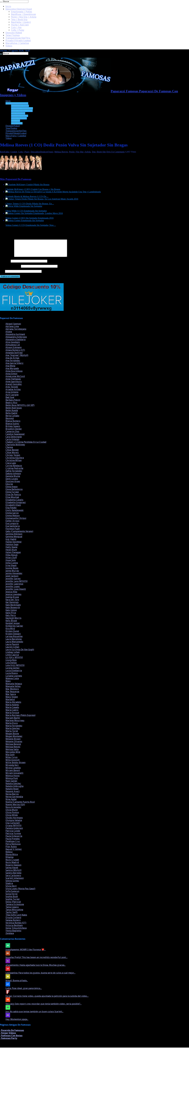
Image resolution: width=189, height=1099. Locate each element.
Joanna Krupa (12, 597)
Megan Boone (12, 733)
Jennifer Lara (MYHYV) (17, 581)
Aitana (9, 331)
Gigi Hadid (11, 539)
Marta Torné (12, 731)
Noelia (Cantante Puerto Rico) (20, 802)
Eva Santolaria (13, 526)
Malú (8, 681)
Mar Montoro (12, 689)
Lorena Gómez (13, 668)
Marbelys (10, 699)
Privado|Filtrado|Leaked (18, 40)
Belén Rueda (12, 410)
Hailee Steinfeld (13, 542)
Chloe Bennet (12, 450)
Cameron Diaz (12, 431)
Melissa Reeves (61, 152)
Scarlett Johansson (15, 878)
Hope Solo (11, 560)
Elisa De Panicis (13, 494)
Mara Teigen (12, 697)
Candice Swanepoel (15, 434)
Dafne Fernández (14, 471)
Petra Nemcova (13, 844)
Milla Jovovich (13, 760)
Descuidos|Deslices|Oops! (19, 9)
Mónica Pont (12, 778)
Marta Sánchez (13, 728)
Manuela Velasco (14, 683)
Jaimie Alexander (14, 573)
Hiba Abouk (11, 555)
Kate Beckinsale (13, 605)
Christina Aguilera (15, 457)
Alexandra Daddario (16, 339)
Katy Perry (11, 615)
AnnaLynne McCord (15, 376)
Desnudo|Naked (14, 32)
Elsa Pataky (11, 507)
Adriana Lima (12, 326)
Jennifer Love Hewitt (16, 589)
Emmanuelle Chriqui (16, 518)
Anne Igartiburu (14, 381)
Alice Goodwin (13, 342)
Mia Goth (10, 754)
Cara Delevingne (14, 436)
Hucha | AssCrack (20, 25)
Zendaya (10, 933)
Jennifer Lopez (13, 586)
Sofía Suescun (12, 891)
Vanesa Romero (13, 920)
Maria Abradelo (13, 702)
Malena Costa (12, 678)
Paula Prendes (13, 838)
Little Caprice (12, 654)
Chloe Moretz (12, 452)
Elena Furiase (12, 492)
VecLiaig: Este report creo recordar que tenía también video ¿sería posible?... (43, 1003)
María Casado (12, 707)
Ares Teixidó (12, 387)
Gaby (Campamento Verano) (19, 531)
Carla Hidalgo (12, 439)
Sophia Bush (12, 896)
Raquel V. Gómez (14, 849)
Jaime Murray (12, 570)
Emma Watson (13, 515)
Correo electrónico (10, 266)
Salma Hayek (12, 867)
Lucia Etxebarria (14, 670)
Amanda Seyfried (14, 352)
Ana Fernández (13, 360)
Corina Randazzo (14, 465)
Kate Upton (11, 610)
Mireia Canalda (13, 767)
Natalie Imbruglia (14, 786)
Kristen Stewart (13, 633)
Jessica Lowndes (13, 594)
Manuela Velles (13, 686)
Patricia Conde (13, 831)
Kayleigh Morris (13, 618)
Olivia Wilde (12, 815)
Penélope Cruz (13, 841)
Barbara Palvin (13, 400)
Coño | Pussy (17, 30)
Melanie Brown (13, 739)
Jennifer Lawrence (14, 584)
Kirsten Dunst (12, 631)
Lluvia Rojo (11, 660)
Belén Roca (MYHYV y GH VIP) (20, 405)
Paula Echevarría (14, 836)
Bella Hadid (11, 413)
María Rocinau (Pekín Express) (20, 715)
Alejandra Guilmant (15, 334)
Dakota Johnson (13, 473)
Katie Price (11, 612)
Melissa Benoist (13, 744)
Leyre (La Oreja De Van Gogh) (20, 649)
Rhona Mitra (12, 854)
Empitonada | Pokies (21, 11)
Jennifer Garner (13, 578)
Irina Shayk (11, 565)
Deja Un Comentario (115, 152)
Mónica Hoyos (13, 775)
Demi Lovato (12, 478)
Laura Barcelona (14, 639)
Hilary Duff (11, 557)
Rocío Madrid (12, 862)
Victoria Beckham (14, 925)
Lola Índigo (11, 662)
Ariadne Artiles (13, 389)
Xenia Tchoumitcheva (16, 928)
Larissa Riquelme (14, 636)
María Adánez (12, 704)
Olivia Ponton (12, 812)
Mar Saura (11, 694)
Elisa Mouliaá (12, 497)
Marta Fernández (14, 725)
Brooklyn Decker (14, 429)
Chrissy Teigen (13, 455)
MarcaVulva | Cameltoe (17, 43)
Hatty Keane (11, 547)
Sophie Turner (13, 899)
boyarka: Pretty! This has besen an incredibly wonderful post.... (37, 957)
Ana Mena (10, 365)
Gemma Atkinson (14, 534)
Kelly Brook (11, 620)
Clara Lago (11, 463)
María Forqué (12, 712)
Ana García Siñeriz (14, 363)
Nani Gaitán (11, 781)
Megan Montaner (14, 736)
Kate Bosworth (13, 607)
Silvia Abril (11, 886)
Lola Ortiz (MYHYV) (15, 665)
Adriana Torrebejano (16, 329)
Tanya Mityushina (14, 909)
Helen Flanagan (13, 552)
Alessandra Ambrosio (16, 337)
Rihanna (9, 857)
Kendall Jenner (13, 623)
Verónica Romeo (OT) (16, 922)
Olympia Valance (14, 820)
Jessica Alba (11, 591)
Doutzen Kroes (13, 481)
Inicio (8, 6)
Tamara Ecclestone (15, 904)
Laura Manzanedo (14, 641)
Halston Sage (12, 544)
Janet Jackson (12, 576)
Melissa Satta (12, 749)
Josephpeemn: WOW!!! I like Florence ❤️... (26, 949)
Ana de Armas (12, 358)
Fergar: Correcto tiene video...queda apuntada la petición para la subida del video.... (47, 996)
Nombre (5, 261)
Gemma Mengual (14, 536)
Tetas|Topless (13, 35)
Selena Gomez (12, 880)
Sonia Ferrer (12, 894)
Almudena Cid (13, 344)
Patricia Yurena (13, 833)
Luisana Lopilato (14, 675)
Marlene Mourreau (15, 720)
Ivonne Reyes (12, 568)
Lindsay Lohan (13, 652)
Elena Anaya (11, 486)
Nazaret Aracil (13, 791)
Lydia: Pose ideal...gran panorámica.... (24, 988)
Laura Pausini (12, 644)
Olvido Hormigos (14, 817)
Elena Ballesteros (14, 489)
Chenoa (9, 447)
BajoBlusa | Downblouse (23, 14)
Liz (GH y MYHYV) (14, 657)
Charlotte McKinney (15, 444)
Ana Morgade (12, 368)
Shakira (9, 883)
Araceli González (14, 384)
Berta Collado (12, 415)
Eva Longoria (12, 523)
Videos (9, 46)
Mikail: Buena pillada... (17, 980)
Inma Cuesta (12, 563)
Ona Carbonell (13, 823)
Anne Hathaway (13, 379)
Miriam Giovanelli (14, 773)
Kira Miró (10, 628)
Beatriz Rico (11, 402)
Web (2, 271)
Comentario (7, 256)
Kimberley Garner (14, 626)
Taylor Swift (12, 912)
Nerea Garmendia (14, 796)
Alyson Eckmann (14, 347)
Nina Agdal (11, 799)
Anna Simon (11, 373)
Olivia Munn (12, 809)
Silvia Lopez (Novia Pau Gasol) (20, 888)
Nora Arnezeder (13, 807)
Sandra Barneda (13, 873)
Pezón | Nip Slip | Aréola (23, 17)
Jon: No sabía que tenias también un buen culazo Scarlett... (34, 1011)
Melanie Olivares (14, 741)
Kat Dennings (12, 602)
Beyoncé (10, 418)
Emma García (12, 513)
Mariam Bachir (13, 718)
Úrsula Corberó (13, 917)
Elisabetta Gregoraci (16, 502)
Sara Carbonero (13, 875)
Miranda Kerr (12, 765)
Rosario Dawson (13, 865)
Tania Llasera (12, 907)
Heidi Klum (11, 549)
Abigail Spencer (13, 323)
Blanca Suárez (12, 423)
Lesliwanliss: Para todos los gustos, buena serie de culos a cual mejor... (40, 973)
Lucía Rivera (12, 673)
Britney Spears (13, 426)
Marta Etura (12, 723)
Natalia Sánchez (13, 783)
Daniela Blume (13, 476)
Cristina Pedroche (14, 468)
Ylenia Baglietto (13, 930)
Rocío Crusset (12, 859)
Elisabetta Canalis (14, 499)
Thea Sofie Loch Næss (16, 915)
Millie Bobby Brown (15, 762)
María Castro (12, 710)
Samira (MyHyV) (13, 870)
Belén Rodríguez (14, 408)
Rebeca (9, 852)
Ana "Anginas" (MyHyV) (17, 355)
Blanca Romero (13, 421)
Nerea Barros (12, 794)
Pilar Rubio (11, 846)
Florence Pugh (13, 528)
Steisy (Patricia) (13, 901)
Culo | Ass (16, 27)
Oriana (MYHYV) (13, 825)
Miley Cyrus (11, 757)
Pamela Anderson (14, 828)
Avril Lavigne (12, 394)
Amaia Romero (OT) (15, 350)
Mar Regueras (12, 691)
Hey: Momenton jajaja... (17, 1019)
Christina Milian (14, 460)
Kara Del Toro (12, 599)
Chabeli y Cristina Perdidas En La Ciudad (26, 442)
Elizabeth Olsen (13, 505)
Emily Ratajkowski (15, 510)
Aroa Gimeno (12, 392)
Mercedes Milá (13, 752)
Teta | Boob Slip (19, 19)
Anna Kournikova (14, 371)
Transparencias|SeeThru (18, 38)
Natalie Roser (12, 788)
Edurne (9, 484)
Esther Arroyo (12, 520)
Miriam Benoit (13, 770)
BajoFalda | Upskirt (21, 22)
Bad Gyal (10, 397)
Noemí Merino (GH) (15, 804)
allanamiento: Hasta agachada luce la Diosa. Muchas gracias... (36, 965)
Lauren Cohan (12, 647)
